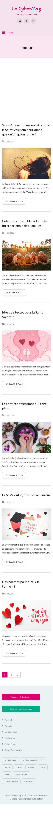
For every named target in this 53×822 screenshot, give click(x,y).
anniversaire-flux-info (33, 760)
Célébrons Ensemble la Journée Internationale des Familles (24, 223)
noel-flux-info (11, 781)
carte (19, 767)
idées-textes (21, 774)
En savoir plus (14, 201)
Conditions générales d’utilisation (26, 798)
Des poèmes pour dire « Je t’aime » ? (21, 584)
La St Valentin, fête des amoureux (26, 495)
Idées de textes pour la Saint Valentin (22, 314)
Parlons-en (10, 738)
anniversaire (10, 760)
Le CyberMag (26, 8)
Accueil (8, 719)
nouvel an (28, 781)
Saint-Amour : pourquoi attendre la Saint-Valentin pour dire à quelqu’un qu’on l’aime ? (25, 129)
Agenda (8, 726)
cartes (31, 767)
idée (7, 774)
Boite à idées (11, 731)
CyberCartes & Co (13, 750)
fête (43, 767)
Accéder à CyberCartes (21, 697)
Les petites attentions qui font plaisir (24, 406)
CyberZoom (10, 744)
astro (7, 767)
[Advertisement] (26, 87)
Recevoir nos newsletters (21, 709)
